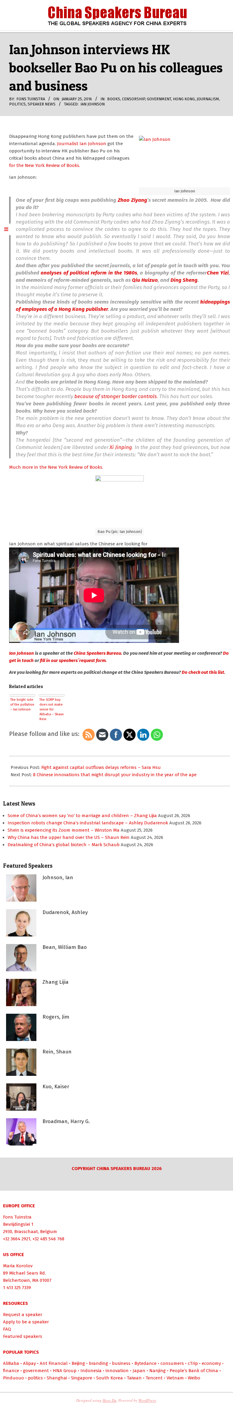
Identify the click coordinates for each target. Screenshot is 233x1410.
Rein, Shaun (57, 1052)
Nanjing (157, 1370)
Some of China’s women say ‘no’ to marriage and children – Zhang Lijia (82, 815)
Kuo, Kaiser (55, 1086)
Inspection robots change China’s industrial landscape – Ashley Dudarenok (88, 823)
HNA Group (64, 1370)
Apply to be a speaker (26, 1322)
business (121, 1363)
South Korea (109, 1378)
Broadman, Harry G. (66, 1121)
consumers (172, 1363)
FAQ (7, 1329)
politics (17, 104)
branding (98, 1363)
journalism (208, 99)
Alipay (29, 1363)
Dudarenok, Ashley (65, 912)
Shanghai (57, 1378)
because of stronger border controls (115, 396)
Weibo (194, 1378)
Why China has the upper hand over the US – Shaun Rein (69, 837)
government (159, 99)
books (113, 99)
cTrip (193, 1363)
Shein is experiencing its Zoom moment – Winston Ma (64, 830)
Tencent (154, 1378)
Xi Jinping (121, 447)
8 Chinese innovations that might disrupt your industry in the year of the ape (115, 774)
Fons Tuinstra (17, 1217)
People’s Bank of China (194, 1370)
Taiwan (134, 1378)
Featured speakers (22, 1336)
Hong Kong (184, 99)
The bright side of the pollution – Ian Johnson (22, 704)
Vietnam (175, 1378)
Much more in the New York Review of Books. (56, 467)
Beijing (78, 1363)
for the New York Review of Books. (44, 165)
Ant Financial (54, 1363)
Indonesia (91, 1370)
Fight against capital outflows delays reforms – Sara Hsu (101, 767)
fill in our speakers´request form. (73, 660)
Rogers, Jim (55, 1017)
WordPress (147, 1400)
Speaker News (42, 104)
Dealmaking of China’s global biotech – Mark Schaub (64, 844)
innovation (117, 1370)
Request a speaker (22, 1314)
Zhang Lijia (55, 982)
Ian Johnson (92, 104)
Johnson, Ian (57, 877)
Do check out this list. (203, 672)
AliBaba (11, 1363)
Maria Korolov (17, 1266)
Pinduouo (13, 1378)
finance (11, 1370)
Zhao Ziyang (132, 200)
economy (211, 1363)
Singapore (81, 1378)
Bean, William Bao (64, 947)
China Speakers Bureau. (98, 653)
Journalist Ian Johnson (81, 143)
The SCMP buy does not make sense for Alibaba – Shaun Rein (51, 709)
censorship (133, 99)
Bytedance (145, 1363)
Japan (139, 1370)
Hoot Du (109, 1400)
